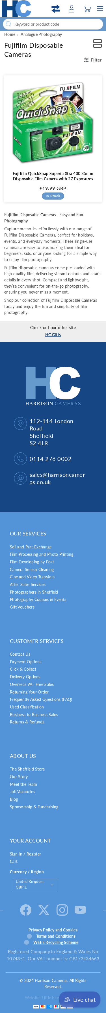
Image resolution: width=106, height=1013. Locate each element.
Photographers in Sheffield (34, 592)
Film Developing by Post (32, 561)
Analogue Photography (41, 34)
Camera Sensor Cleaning (32, 569)
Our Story (19, 776)
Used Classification (27, 706)
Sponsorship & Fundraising (34, 806)
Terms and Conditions (55, 936)
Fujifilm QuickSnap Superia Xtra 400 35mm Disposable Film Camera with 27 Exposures (53, 176)
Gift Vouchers (22, 607)
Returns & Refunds (27, 721)
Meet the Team (23, 784)
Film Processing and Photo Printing (41, 554)
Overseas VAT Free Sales (32, 684)
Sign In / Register (25, 854)
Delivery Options (25, 676)
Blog (14, 799)
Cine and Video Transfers (32, 576)
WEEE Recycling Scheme (55, 942)
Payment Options (26, 661)
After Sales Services (28, 584)
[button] (87, 9)
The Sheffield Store (27, 769)
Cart (14, 861)
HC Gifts (53, 334)
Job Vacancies (22, 791)
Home (9, 34)
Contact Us (20, 654)
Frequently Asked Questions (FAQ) (41, 699)
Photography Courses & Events (38, 599)
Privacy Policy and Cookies (53, 929)
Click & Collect (23, 669)
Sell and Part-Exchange (31, 546)
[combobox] (53, 24)
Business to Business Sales (34, 714)
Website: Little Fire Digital (48, 997)
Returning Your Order (29, 692)
